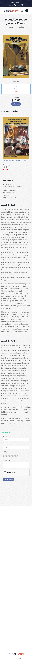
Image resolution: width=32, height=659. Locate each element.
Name (5, 436)
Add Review (5, 433)
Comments (6, 460)
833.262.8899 (17, 3)
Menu (27, 10)
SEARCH (11, 5)
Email (4, 444)
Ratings (5, 452)
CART (19, 5)
